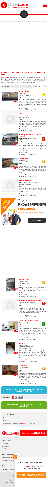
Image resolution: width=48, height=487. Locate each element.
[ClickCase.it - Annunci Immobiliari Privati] (14, 10)
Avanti (20, 397)
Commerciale (4, 20)
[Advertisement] (24, 46)
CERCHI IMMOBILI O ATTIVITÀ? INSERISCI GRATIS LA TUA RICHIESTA (24, 390)
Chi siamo (5, 443)
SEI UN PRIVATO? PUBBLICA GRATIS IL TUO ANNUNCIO (24, 405)
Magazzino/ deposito (25, 180)
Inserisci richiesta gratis (9, 460)
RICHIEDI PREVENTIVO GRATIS (31, 475)
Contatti (4, 449)
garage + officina (24, 91)
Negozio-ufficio (23, 158)
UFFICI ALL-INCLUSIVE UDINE (28, 321)
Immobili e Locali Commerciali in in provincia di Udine (19, 423)
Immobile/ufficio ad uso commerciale (30, 300)
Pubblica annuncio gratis (9, 458)
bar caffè (22, 343)
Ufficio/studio (23, 365)
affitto (21, 114)
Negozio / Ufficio (24, 279)
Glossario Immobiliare (8, 469)
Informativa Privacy (13, 484)
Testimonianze (6, 446)
